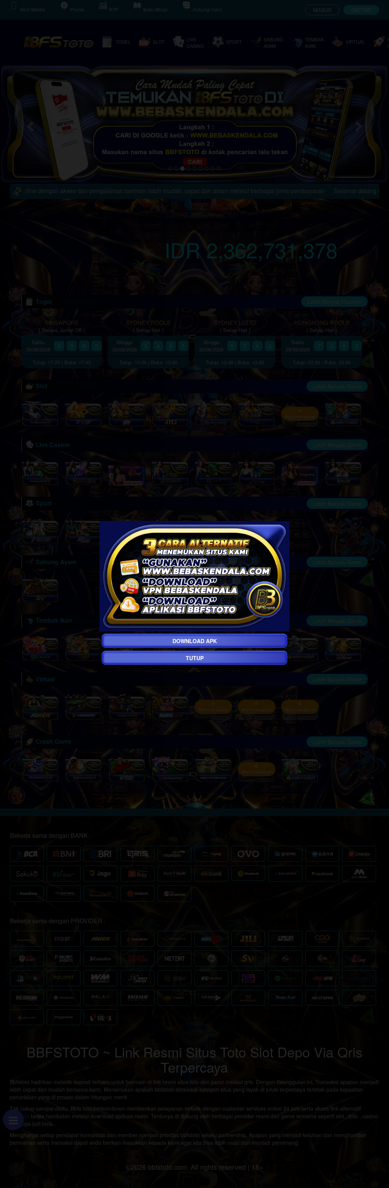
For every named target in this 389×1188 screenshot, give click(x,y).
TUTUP (195, 658)
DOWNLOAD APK (194, 641)
